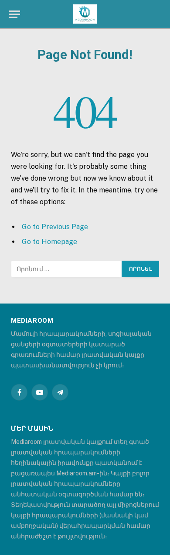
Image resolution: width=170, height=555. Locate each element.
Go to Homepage (49, 241)
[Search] (160, 14)
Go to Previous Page (55, 227)
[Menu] (14, 14)
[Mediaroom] (85, 14)
